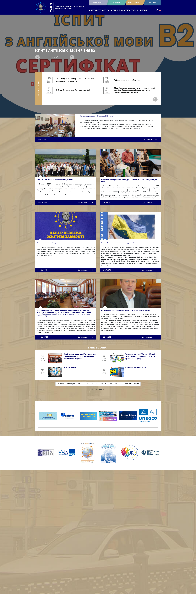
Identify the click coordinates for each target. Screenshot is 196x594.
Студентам (116, 3)
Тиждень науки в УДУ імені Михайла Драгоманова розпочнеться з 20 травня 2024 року (141, 356)
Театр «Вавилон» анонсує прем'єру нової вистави (120, 243)
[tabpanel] (98, 65)
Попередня (70, 384)
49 (88, 384)
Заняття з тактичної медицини (49, 243)
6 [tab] (59, 57)
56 (120, 384)
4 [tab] (54, 57)
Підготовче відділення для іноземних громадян (78, 51)
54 (111, 384)
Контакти (152, 3)
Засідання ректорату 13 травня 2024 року (96, 116)
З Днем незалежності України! (127, 80)
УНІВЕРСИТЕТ (95, 10)
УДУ (51, 7)
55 (116, 384)
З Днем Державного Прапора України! (73, 90)
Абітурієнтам (97, 3)
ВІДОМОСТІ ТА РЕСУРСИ (128, 10)
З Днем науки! (70, 368)
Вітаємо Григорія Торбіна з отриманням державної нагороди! (125, 310)
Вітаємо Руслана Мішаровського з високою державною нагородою (75, 80)
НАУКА (113, 10)
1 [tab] (49, 57)
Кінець (136, 384)
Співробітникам (134, 3)
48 (83, 384)
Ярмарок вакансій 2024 (135, 368)
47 (79, 384)
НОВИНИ (144, 10)
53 (106, 384)
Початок (60, 384)
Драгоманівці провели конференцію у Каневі (55, 180)
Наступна (128, 384)
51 (97, 384)
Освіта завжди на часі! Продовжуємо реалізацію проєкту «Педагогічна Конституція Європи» (80, 356)
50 (93, 384)
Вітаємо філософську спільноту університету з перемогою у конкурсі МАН (129, 181)
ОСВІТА (105, 10)
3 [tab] (52, 57)
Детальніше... (147, 139)
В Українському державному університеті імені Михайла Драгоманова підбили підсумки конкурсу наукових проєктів (134, 90)
